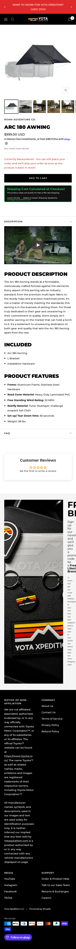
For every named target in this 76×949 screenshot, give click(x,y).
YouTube (9, 878)
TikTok (8, 897)
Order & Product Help (55, 878)
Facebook (10, 891)
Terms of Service (52, 718)
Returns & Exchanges (55, 891)
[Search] (12, 19)
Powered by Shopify (40, 909)
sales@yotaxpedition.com (19, 200)
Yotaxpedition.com (16, 840)
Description (13, 221)
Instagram (10, 885)
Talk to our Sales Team (56, 885)
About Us (47, 706)
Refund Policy (50, 731)
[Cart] (70, 19)
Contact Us (48, 712)
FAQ (7, 433)
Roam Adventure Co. (20, 119)
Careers (46, 897)
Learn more (38, 9)
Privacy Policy (50, 725)
